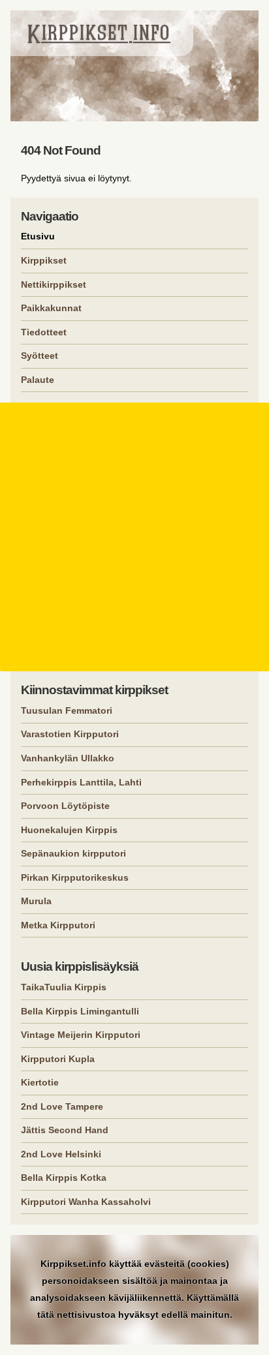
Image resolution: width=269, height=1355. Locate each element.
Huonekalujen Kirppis (69, 830)
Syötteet (39, 355)
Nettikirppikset (53, 284)
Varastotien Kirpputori (70, 734)
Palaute (37, 379)
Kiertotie (40, 1082)
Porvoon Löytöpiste (65, 805)
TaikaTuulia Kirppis (63, 987)
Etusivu (38, 236)
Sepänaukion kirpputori (73, 853)
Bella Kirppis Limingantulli (80, 1011)
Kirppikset (44, 260)
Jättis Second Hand (64, 1130)
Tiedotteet (44, 332)
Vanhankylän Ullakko (67, 758)
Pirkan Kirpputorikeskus (75, 877)
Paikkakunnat (51, 308)
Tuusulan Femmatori (66, 710)
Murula (36, 901)
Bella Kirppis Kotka (63, 1177)
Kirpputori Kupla (58, 1059)
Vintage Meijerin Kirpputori (80, 1034)
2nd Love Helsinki (61, 1154)
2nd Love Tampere (62, 1106)
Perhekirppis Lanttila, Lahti (81, 782)
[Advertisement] (134, 537)
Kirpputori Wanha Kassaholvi (86, 1201)
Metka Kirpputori (58, 925)
